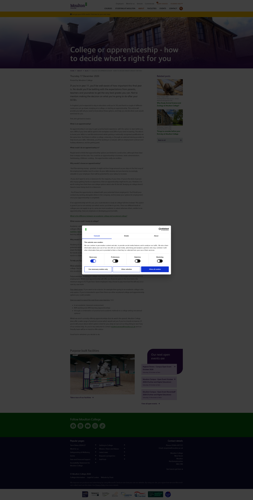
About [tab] (156, 236)
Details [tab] (126, 236)
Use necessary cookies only (98, 269)
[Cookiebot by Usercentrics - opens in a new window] (160, 229)
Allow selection (126, 269)
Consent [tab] (97, 236)
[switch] (115, 261)
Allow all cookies (155, 269)
